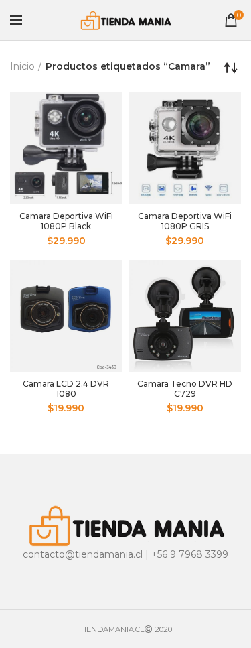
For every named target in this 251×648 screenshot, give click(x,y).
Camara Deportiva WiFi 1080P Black (66, 221)
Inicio (22, 66)
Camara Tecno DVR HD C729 (184, 389)
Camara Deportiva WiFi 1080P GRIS (185, 221)
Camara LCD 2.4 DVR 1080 (66, 389)
